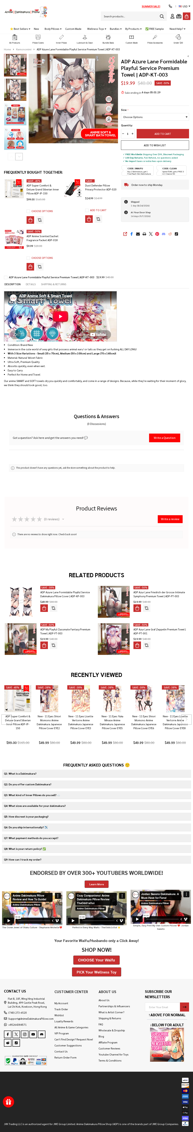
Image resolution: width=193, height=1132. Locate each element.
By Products (132, 28)
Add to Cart (163, 133)
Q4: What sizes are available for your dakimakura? (35, 805)
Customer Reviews (109, 1048)
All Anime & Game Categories (71, 1027)
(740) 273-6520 (17, 1012)
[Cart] (186, 16)
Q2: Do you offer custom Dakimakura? (27, 784)
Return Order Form (65, 1057)
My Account (61, 1003)
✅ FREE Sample (154, 28)
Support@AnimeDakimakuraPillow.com (31, 1018)
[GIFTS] (178, 16)
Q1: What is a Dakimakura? (20, 773)
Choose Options (42, 211)
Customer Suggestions (68, 1045)
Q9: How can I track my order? (22, 859)
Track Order (61, 1009)
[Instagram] (24, 1034)
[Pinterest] (157, 234)
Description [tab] (13, 284)
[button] (14, 39)
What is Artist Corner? (111, 1012)
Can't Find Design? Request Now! (73, 1039)
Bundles (114, 28)
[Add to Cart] (89, 219)
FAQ (101, 1024)
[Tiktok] (176, 234)
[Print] (144, 234)
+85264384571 (17, 1024)
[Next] (186, 719)
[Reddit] (170, 234)
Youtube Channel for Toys (114, 1054)
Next (19, 156)
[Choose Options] (30, 220)
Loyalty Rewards (63, 1021)
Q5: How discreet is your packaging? (26, 816)
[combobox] (134, 16)
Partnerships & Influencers (114, 1006)
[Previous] (6, 719)
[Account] (172, 16)
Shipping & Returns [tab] (53, 284)
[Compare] (40, 220)
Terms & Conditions (110, 1060)
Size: (125, 110)
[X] (151, 234)
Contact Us (61, 1051)
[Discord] (163, 234)
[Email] (138, 234)
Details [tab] (31, 284)
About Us (104, 1000)
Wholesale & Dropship (112, 1030)
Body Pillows (52, 28)
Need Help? (176, 28)
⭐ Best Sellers (19, 28)
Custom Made (73, 28)
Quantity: (127, 125)
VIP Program (61, 1033)
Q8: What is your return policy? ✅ (25, 848)
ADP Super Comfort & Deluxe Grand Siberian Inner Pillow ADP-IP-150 (43, 189)
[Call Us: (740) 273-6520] (170, 6)
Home (7, 49)
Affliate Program (108, 1042)
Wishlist (59, 1015)
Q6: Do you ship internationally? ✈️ (25, 827)
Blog (101, 1036)
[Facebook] (131, 234)
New (36, 28)
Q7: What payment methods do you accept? (31, 838)
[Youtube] (33, 1034)
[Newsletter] (184, 1007)
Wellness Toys (95, 28)
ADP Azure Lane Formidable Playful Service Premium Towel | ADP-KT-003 (51, 277)
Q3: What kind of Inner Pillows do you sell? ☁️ (32, 795)
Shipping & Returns (110, 1018)
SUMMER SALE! (151, 6)
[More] (28, 28)
